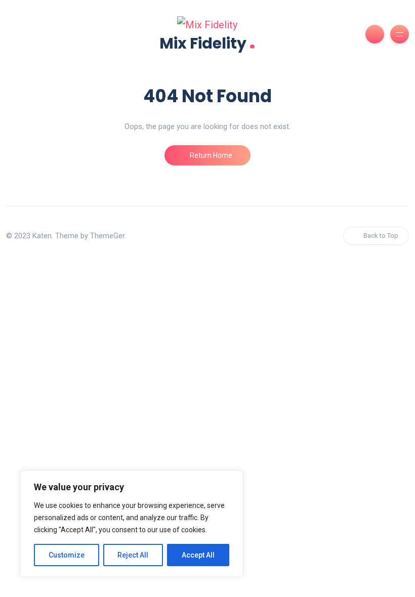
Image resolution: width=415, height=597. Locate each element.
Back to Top (380, 235)
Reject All (132, 555)
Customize (67, 555)
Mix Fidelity (207, 42)
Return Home (210, 155)
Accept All (198, 555)
